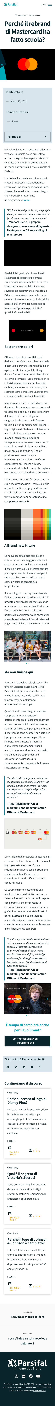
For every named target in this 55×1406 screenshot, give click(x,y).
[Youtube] (38, 1376)
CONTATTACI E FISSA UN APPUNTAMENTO (25, 1041)
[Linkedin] (23, 1376)
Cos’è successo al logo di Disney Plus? (26, 1100)
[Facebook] (31, 1376)
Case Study (12, 1092)
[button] (46, 136)
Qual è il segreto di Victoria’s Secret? (22, 1175)
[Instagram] (16, 1376)
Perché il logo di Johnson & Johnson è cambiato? (27, 1241)
